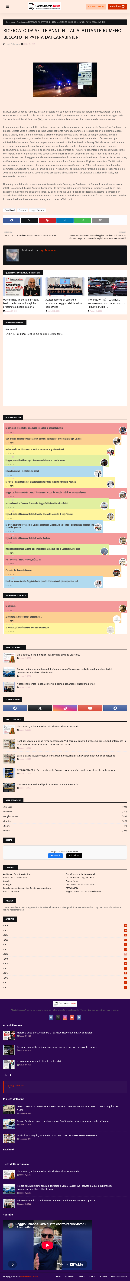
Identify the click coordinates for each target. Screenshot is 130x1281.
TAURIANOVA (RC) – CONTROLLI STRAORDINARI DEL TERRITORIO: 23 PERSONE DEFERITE (106, 303)
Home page (10, 22)
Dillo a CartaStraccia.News (15, 877)
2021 (65, 949)
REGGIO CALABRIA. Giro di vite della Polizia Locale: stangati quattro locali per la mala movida (66, 770)
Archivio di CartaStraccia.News (17, 874)
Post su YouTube (11, 891)
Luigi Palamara (13, 44)
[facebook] (15, 708)
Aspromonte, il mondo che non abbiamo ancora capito (27, 627)
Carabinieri (22, 22)
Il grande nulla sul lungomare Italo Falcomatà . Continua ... (29, 538)
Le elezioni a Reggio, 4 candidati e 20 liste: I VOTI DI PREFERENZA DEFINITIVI (57, 1135)
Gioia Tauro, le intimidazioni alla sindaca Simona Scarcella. (48, 654)
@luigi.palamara (16, 1085)
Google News (72, 881)
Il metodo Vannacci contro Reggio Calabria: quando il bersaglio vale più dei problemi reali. (42, 581)
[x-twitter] (40, 708)
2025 (65, 930)
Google (6, 881)
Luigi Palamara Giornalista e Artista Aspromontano (27, 888)
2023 (65, 940)
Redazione (115, 6)
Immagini (7, 884)
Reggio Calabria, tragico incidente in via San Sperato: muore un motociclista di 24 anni (63, 1121)
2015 (65, 968)
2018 (65, 963)
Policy (92, 1277)
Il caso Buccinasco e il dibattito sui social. (22, 471)
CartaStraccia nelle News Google (81, 874)
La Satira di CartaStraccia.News (80, 884)
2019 (65, 959)
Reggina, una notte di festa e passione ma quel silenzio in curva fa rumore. (36, 460)
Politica (65, 821)
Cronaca (22, 210)
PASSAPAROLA (72, 888)
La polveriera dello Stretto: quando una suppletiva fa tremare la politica (34, 428)
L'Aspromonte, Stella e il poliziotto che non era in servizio (47, 784)
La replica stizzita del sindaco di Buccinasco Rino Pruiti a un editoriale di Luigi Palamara (41, 481)
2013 (65, 978)
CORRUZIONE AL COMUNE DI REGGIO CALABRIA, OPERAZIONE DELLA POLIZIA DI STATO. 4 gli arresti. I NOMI (69, 1108)
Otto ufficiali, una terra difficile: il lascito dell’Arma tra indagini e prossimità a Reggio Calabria (21, 303)
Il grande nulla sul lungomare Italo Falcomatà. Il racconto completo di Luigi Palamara (39, 514)
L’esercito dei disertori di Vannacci (19, 570)
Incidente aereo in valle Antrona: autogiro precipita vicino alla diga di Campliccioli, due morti (43, 549)
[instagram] (65, 708)
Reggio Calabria (37, 210)
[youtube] (90, 708)
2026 (65, 925)
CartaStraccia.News (118, 1277)
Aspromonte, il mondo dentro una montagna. (24, 616)
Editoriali (65, 811)
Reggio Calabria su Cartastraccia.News (83, 891)
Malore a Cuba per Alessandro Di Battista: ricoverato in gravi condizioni (35, 449)
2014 (65, 973)
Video (65, 830)
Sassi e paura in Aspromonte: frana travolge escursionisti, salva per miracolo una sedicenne (66, 755)
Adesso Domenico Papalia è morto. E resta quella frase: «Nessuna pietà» (56, 683)
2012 (65, 982)
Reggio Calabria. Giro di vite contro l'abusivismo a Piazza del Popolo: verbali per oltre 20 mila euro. (46, 492)
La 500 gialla (11, 606)
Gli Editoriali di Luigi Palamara (80, 877)
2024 (65, 935)
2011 (65, 987)
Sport (65, 826)
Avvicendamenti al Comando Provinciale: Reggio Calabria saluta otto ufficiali (64, 303)
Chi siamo (103, 1277)
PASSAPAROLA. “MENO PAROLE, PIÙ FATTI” (23, 559)
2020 (65, 954)
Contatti (92, 6)
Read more (10, 432)
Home (58, 1277)
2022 (65, 944)
